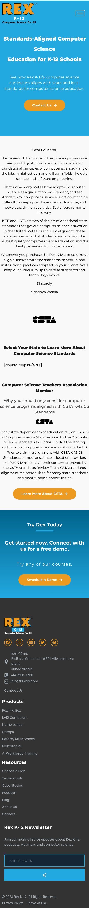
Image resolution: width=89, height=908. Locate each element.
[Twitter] (42, 642)
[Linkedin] (31, 642)
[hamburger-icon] (80, 13)
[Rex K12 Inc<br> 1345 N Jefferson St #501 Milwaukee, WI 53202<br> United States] (44, 661)
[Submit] (44, 875)
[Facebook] (8, 642)
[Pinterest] (54, 642)
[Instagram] (19, 642)
